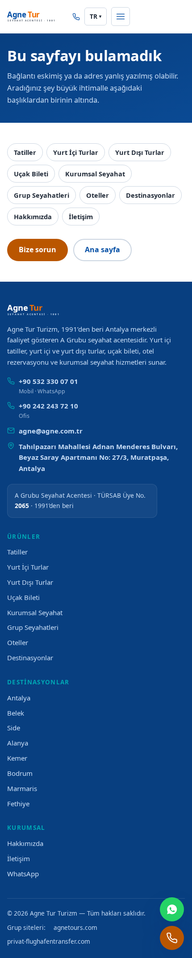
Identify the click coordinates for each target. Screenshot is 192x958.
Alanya (17, 742)
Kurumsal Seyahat (95, 173)
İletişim (81, 216)
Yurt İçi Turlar (75, 152)
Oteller (97, 195)
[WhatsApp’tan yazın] (172, 909)
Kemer (17, 758)
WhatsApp (23, 873)
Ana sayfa (102, 249)
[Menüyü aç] (120, 16)
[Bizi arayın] (76, 17)
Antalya (18, 697)
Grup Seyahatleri (41, 195)
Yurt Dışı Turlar (139, 152)
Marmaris (22, 788)
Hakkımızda (33, 216)
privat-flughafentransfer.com (48, 941)
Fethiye (18, 803)
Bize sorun (37, 249)
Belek (15, 712)
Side (13, 727)
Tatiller (25, 152)
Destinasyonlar (150, 195)
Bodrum (20, 773)
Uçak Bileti (31, 173)
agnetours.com (75, 927)
